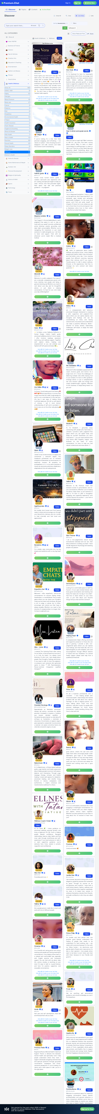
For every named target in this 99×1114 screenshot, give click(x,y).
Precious (69, 844)
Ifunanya (37, 946)
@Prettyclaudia (70, 1091)
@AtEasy (68, 307)
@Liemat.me (69, 483)
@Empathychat (38, 591)
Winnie (68, 801)
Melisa (68, 306)
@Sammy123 (69, 637)
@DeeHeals (69, 72)
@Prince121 (69, 935)
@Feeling (36, 765)
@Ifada (36, 1049)
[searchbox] (81, 23)
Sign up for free (87, 1109)
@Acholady (69, 991)
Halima (36, 904)
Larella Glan (70, 875)
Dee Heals (70, 70)
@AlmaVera (37, 73)
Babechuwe (38, 763)
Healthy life (70, 1033)
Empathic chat (39, 589)
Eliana (36, 450)
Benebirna (38, 545)
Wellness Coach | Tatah (42, 821)
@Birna (36, 547)
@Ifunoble (37, 948)
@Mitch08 (37, 276)
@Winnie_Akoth (70, 803)
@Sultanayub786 (70, 1035)
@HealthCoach (38, 330)
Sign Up (77, 3)
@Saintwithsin (70, 192)
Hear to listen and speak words (77, 131)
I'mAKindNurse (71, 1089)
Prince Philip (70, 933)
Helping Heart (71, 636)
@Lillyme (36, 508)
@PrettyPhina (69, 691)
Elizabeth (69, 424)
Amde (36, 1009)
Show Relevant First (78, 33)
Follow (59, 38)
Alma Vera (38, 71)
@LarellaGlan (70, 877)
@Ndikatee (37, 389)
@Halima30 (37, 906)
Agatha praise (39, 506)
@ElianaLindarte (38, 452)
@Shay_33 (37, 175)
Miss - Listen (39, 647)
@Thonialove (69, 846)
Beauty (69, 747)
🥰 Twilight (38, 135)
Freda (68, 989)
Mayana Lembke (40, 216)
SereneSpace (71, 584)
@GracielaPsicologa (39, 707)
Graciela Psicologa (41, 705)
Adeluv (68, 246)
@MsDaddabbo (70, 367)
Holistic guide (39, 173)
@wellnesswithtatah (39, 823)
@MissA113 (37, 649)
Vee (67, 190)
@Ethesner (69, 537)
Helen (36, 328)
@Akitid (36, 136)
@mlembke (37, 218)
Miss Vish (37, 873)
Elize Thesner (71, 536)
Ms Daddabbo (71, 366)
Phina (68, 689)
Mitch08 (37, 274)
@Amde (36, 1011)
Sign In (67, 3)
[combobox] (79, 23)
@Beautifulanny (70, 248)
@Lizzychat (69, 425)
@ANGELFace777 (71, 585)
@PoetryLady (69, 135)
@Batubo (68, 749)
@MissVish (37, 874)
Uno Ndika (38, 387)
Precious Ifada (39, 1048)
